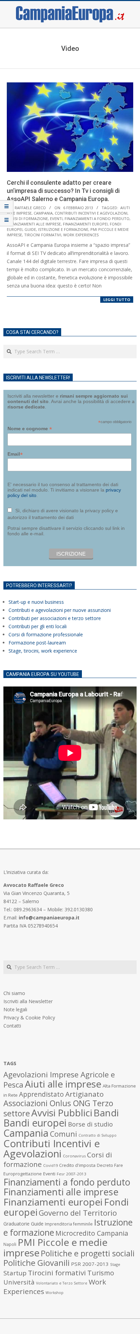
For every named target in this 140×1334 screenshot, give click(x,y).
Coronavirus (74, 1155)
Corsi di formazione (27, 218)
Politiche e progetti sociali (88, 1253)
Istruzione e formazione (63, 229)
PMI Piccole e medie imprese (55, 1247)
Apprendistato (41, 1094)
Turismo (100, 1272)
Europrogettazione (22, 1174)
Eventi (56, 218)
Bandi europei (35, 1122)
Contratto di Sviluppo (97, 1135)
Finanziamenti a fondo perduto (97, 218)
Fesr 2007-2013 (71, 1173)
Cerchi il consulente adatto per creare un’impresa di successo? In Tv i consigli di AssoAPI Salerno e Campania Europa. (63, 190)
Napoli (9, 1244)
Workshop (55, 1292)
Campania (43, 213)
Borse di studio (90, 1124)
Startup (15, 1273)
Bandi (106, 1112)
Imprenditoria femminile (69, 1224)
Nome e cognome (29, 428)
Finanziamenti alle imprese (34, 223)
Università (19, 1282)
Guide (30, 229)
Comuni (63, 1134)
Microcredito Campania (91, 1233)
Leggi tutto (116, 299)
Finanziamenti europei (85, 223)
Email (15, 454)
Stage (115, 1264)
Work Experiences (81, 234)
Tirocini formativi (42, 234)
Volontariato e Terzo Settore (61, 1283)
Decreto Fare (110, 1165)
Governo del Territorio (78, 1213)
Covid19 (50, 1165)
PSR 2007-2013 (90, 1263)
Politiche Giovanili (36, 1262)
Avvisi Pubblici (61, 1112)
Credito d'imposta (77, 1165)
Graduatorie (16, 1223)
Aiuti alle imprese (63, 1083)
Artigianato (84, 1094)
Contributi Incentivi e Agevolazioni (91, 213)
